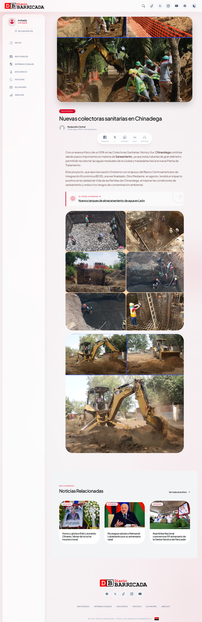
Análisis (19, 95)
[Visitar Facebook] (185, 6)
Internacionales (24, 64)
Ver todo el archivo (178, 492)
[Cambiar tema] (194, 6)
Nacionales (21, 56)
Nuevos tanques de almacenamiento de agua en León (112, 200)
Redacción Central (76, 126)
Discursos (21, 72)
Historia (20, 79)
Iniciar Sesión (25, 31)
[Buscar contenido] (143, 6)
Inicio (18, 43)
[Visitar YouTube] (177, 6)
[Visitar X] (160, 6)
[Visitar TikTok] (152, 6)
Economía (20, 87)
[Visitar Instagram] (168, 6)
